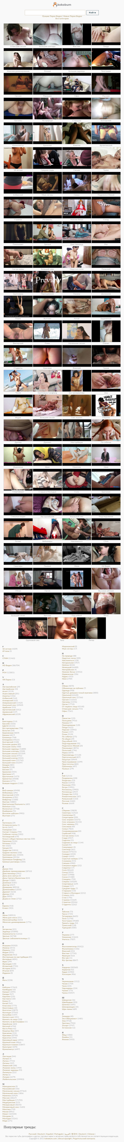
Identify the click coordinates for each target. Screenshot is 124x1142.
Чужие (65, 991)
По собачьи (67, 737)
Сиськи (65, 852)
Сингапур (66, 849)
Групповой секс (9, 855)
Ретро (64, 787)
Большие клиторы (10, 751)
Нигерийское (68, 670)
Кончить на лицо (9, 1019)
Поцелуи (66, 760)
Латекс (5, 1061)
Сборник (66, 811)
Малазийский (8, 1089)
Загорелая (7, 929)
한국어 (74, 1134)
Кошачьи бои (8, 1031)
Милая (5, 1112)
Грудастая (6, 850)
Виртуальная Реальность (13, 804)
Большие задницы (10, 749)
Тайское (65, 912)
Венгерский (7, 795)
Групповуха (7, 857)
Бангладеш (7, 721)
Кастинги (6, 999)
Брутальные (7, 776)
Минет (5, 1114)
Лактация (6, 1056)
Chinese (90, 1134)
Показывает (67, 748)
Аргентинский (8, 710)
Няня (64, 679)
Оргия (65, 704)
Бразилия (6, 772)
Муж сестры (67, 649)
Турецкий (66, 928)
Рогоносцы (67, 792)
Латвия (5, 1059)
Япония (65, 1039)
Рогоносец (67, 790)
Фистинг (66, 953)
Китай (5, 1003)
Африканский (8, 714)
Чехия (64, 984)
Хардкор (66, 967)
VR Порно (6, 680)
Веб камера (7, 790)
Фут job (65, 958)
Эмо (64, 1021)
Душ (4, 896)
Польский (66, 750)
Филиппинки (68, 949)
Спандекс (66, 879)
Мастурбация (8, 1100)
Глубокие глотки (9, 834)
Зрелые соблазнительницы (14, 938)
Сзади (64, 838)
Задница (6, 932)
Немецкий (66, 667)
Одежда (66, 691)
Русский (32, 1134)
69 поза (5, 651)
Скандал (66, 854)
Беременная (7, 733)
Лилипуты (7, 1072)
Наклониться (68, 660)
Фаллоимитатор (69, 947)
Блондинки (7, 740)
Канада (5, 994)
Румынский (67, 799)
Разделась (66, 780)
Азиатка (6, 696)
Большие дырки (9, 744)
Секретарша (67, 817)
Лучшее (6, 1077)
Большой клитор (10, 758)
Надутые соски (69, 658)
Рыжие (65, 803)
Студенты (66, 905)
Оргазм (65, 700)
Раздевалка (67, 778)
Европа (5, 906)
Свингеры (66, 813)
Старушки (66, 891)
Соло (64, 870)
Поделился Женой (70, 746)
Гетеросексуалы (9, 825)
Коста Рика (7, 1029)
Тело (64, 919)
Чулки (65, 993)
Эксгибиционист (69, 1019)
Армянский (7, 712)
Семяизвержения (70, 831)
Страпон (66, 900)
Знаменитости (8, 934)
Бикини (5, 735)
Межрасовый (8, 1105)
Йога (4, 980)
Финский (66, 951)
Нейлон (65, 665)
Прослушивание (69, 762)
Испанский (7, 966)
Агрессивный (8, 694)
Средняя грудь (68, 888)
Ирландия (7, 964)
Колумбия (6, 1015)
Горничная (7, 841)
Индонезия (7, 955)
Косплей (6, 1026)
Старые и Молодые (71, 893)
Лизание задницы (10, 1070)
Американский (9, 703)
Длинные (6, 883)
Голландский (8, 837)
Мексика (6, 1109)
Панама (65, 723)
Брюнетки (7, 779)
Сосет (64, 875)
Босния (5, 770)
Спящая (65, 886)
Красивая (6, 1036)
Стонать (65, 895)
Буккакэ (6, 781)
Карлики (6, 997)
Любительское (9, 1079)
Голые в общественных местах (16, 839)
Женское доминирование (14, 922)
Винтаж (5, 802)
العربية (67, 1134)
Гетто (4, 827)
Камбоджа (7, 990)
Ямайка (65, 1037)
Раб (63, 776)
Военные (6, 807)
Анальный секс (9, 705)
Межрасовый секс (10, 1107)
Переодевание (68, 725)
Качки (5, 1001)
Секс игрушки (68, 822)
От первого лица (69, 707)
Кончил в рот (8, 1017)
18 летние (7, 649)
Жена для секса (9, 918)
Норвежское (68, 674)
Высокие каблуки (10, 813)
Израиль (6, 950)
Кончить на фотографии (13, 1022)
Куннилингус (8, 1049)
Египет (5, 908)
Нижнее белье (68, 672)
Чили (64, 986)
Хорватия (66, 970)
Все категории (62, 19)
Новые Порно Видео (72, 16)
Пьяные (65, 769)
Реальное (66, 785)
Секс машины (68, 824)
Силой (65, 845)
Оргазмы (66, 702)
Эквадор (66, 1016)
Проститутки (68, 764)
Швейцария (67, 1002)
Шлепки (66, 1005)
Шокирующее (68, 1007)
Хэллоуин (66, 974)
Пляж (64, 734)
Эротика (66, 1023)
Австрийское (8, 689)
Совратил (66, 868)
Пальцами (66, 721)
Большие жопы (9, 747)
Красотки (6, 1038)
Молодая (6, 1119)
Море (5, 1121)
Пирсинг (66, 730)
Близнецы (7, 737)
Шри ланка (67, 1009)
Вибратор (6, 800)
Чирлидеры (67, 988)
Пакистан (66, 718)
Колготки (6, 1010)
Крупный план (8, 1042)
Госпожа (6, 843)
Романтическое (69, 797)
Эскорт (65, 1025)
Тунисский (66, 925)
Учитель (65, 939)
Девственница (9, 874)
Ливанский (7, 1066)
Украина (65, 935)
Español (49, 1134)
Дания (5, 869)
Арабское (6, 707)
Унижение (66, 937)
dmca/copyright (65, 1139)
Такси (64, 914)
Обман (65, 686)
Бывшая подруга (9, 783)
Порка (65, 753)
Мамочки (6, 1096)
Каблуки (6, 987)
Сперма (65, 882)
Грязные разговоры (11, 862)
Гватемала (7, 823)
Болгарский (7, 742)
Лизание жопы (9, 1068)
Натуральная (68, 663)
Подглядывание (69, 744)
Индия (5, 952)
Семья (65, 829)
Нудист (65, 677)
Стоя (64, 898)
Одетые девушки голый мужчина (77, 693)
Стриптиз (66, 902)
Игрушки (6, 946)
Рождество (67, 794)
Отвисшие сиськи (70, 709)
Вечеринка (7, 797)
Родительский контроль (84, 1139)
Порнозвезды (68, 755)
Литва (5, 1075)
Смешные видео (69, 866)
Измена (5, 948)
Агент (5, 691)
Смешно (66, 863)
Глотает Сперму (9, 832)
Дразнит (6, 892)
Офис (64, 711)
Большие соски (9, 756)
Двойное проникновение (13, 871)
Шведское (67, 1000)
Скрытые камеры (70, 859)
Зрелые (5, 936)
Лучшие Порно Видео (52, 16)
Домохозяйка (8, 890)
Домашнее (7, 887)
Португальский (69, 757)
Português (58, 1134)
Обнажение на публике (72, 688)
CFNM (5, 658)
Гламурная (7, 830)
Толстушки (67, 921)
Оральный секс (69, 697)
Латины (5, 1063)
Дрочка (5, 894)
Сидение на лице (70, 843)
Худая (64, 972)
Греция (5, 848)
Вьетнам (6, 816)
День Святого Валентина (13, 878)
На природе (67, 656)
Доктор (5, 885)
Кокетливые (8, 1008)
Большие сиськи (9, 754)
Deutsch (41, 1134)
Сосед (65, 872)
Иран (4, 962)
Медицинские (8, 1102)
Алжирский (7, 701)
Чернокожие (68, 981)
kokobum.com (50, 1139)
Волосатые (7, 809)
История (6, 969)
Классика (6, 1006)
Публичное (67, 766)
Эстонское (67, 1028)
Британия (6, 774)
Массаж (6, 1098)
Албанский (7, 698)
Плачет (65, 732)
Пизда (65, 727)
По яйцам (66, 739)
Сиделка (66, 840)
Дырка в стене (9, 899)
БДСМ (5, 726)
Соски (65, 877)
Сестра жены (68, 836)
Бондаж (6, 765)
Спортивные (67, 884)
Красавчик (7, 1033)
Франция (66, 956)
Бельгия (6, 731)
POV (4, 673)
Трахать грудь (68, 923)
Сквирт (65, 856)
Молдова (6, 1116)
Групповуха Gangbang (12, 860)
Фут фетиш (67, 960)
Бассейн (6, 724)
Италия (5, 971)
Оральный (66, 695)
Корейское (7, 1024)
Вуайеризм (7, 811)
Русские (65, 801)
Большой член (9, 760)
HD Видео (7, 665)
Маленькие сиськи (10, 1091)
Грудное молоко (9, 853)
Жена (5, 915)
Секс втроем (68, 820)
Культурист (7, 1047)
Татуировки (67, 916)
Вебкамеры (7, 793)
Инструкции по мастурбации (15, 957)
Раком (65, 783)
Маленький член (10, 1093)
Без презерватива (10, 728)
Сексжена (66, 827)
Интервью (7, 959)
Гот (3, 846)
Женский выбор (9, 920)
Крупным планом (10, 1045)
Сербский (66, 833)
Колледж (6, 1013)
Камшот (6, 992)
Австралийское (9, 687)
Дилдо (5, 880)
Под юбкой (67, 741)
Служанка (66, 861)
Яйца (64, 1035)
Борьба (5, 767)
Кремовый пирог (10, 1040)
